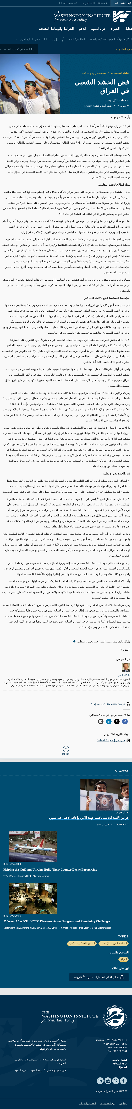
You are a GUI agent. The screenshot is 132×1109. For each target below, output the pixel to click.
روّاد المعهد (20, 1070)
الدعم (82, 28)
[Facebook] (125, 721)
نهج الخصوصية (107, 1103)
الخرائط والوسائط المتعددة (56, 28)
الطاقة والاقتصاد (77, 39)
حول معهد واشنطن (56, 1070)
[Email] (100, 721)
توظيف (123, 1103)
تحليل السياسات (119, 72)
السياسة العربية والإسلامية (113, 943)
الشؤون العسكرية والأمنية (102, 39)
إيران (54, 39)
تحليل (128, 28)
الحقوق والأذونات (87, 1103)
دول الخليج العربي (28, 39)
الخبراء (115, 28)
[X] (117, 721)
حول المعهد (98, 28)
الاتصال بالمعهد (119, 1060)
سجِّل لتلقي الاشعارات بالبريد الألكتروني (96, 977)
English (88, 105)
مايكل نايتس (113, 100)
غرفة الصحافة (120, 1063)
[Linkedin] (109, 721)
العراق (123, 959)
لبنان (44, 39)
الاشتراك (122, 1067)
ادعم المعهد (36, 1070)
